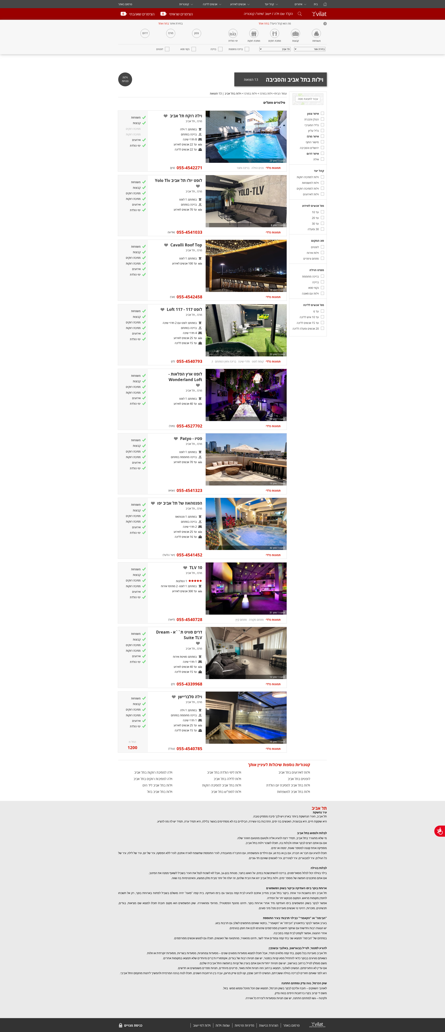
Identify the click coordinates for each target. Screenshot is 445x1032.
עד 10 (315, 212)
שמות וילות (223, 1025)
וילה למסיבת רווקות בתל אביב (153, 772)
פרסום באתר (125, 4)
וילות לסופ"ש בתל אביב (226, 791)
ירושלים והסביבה (309, 148)
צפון (196, 33)
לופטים (159, 49)
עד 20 (315, 218)
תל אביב (190, 121)
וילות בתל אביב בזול (159, 791)
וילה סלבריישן (190, 696)
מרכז (170, 33)
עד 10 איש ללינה (309, 317)
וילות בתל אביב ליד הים (157, 785)
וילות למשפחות (310, 183)
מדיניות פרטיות (244, 1025)
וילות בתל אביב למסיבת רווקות (221, 785)
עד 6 (316, 311)
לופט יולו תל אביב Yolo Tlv (178, 180)
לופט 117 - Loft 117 (184, 309)
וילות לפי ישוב (202, 1025)
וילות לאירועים (311, 194)
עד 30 (315, 224)
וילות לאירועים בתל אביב (294, 772)
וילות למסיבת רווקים (308, 188)
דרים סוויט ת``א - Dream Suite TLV (179, 634)
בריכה (213, 49)
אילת (316, 159)
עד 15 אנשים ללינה (308, 323)
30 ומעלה (313, 229)
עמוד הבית (281, 93)
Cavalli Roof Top (186, 245)
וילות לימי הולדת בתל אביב (224, 772)
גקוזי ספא (184, 49)
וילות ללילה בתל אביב (227, 778)
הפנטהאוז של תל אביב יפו (179, 503)
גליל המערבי (312, 125)
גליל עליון (313, 131)
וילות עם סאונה (310, 293)
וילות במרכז (266, 93)
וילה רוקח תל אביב (186, 116)
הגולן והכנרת (311, 119)
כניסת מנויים (133, 1025)
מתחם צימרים (311, 258)
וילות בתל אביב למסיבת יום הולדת (288, 785)
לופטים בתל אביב (299, 778)
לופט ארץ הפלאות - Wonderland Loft (185, 376)
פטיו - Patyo (191, 438)
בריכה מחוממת (236, 49)
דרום (145, 33)
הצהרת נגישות (268, 1025)
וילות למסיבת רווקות (308, 177)
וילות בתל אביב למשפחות (293, 791)
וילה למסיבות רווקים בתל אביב (153, 778)
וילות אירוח (313, 253)
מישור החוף (312, 142)
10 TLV (195, 567)
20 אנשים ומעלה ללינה (306, 329)
